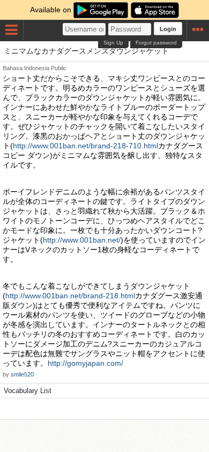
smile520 (22, 374)
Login (168, 29)
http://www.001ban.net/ (82, 240)
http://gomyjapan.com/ (85, 363)
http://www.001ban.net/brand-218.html (70, 295)
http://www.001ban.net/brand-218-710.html (85, 145)
